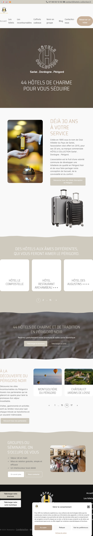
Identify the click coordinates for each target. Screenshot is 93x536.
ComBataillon (22, 529)
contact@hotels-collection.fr (78, 2)
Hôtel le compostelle (15, 282)
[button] (88, 507)
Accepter (43, 527)
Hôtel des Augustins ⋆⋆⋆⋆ (78, 282)
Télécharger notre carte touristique (10, 503)
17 (71, 405)
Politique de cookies (61, 533)
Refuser (62, 527)
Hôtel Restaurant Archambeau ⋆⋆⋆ (46, 284)
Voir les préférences (80, 527)
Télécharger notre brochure (10, 495)
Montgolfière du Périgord (47, 391)
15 (50, 300)
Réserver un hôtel (85, 21)
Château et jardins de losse (78, 391)
